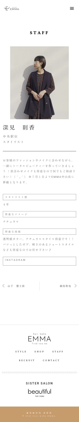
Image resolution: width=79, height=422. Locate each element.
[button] (72, 8)
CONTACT (51, 360)
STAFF (58, 352)
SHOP (40, 352)
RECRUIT (27, 360)
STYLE (21, 352)
